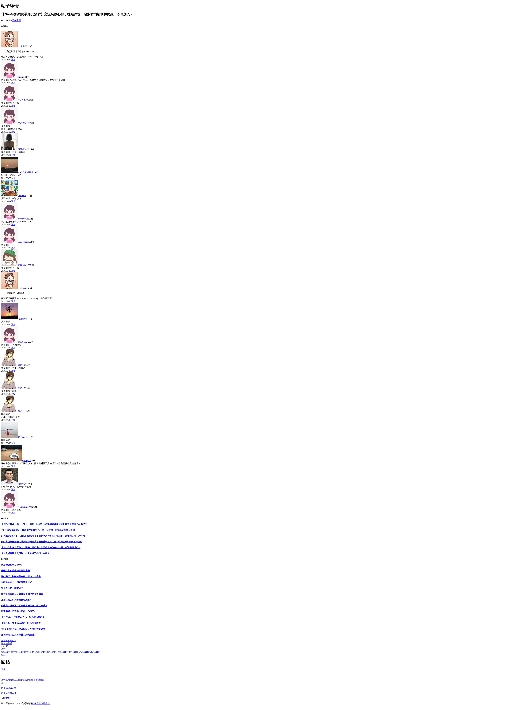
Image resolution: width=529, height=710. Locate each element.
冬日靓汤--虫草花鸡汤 (16, 680)
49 (98, 652)
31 (58, 652)
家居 (29, 680)
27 (49, 652)
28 (51, 652)
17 (27, 652)
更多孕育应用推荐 (41, 703)
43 (84, 652)
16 (25, 652)
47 (93, 652)
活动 (42, 680)
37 (71, 652)
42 (82, 652)
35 (67, 652)
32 (60, 652)
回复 (13, 59)
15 (23, 652)
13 (18, 652)
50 (100, 652)
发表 (3, 669)
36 (69, 652)
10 (12, 652)
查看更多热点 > (8, 640)
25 (45, 652)
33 (62, 652)
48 (96, 652)
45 (89, 652)
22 (38, 652)
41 (80, 652)
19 (32, 652)
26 (47, 652)
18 (29, 652)
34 (65, 652)
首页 (3, 649)
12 (16, 652)
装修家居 (16, 20)
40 (78, 652)
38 (73, 652)
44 (87, 652)
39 (76, 652)
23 (40, 652)
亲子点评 (35, 680)
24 (43, 652)
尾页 (3, 654)
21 (36, 652)
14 (21, 652)
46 (91, 652)
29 (54, 652)
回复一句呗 (6, 643)
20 (34, 652)
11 (14, 652)
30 (56, 652)
